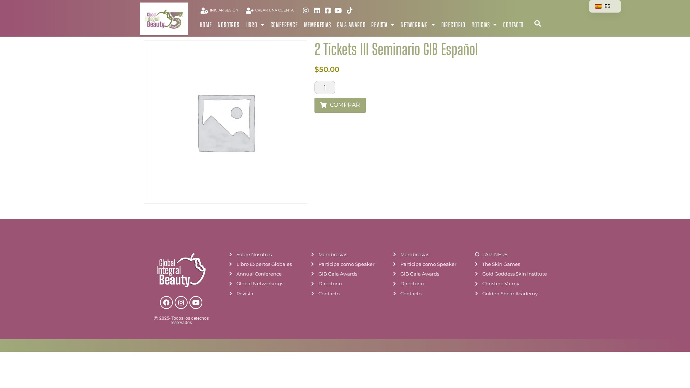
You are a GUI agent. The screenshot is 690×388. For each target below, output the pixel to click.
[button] (537, 23)
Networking (414, 25)
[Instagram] (181, 302)
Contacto (513, 25)
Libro (251, 25)
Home (206, 25)
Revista (379, 25)
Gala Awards (351, 25)
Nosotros (228, 25)
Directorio (453, 25)
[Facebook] (166, 302)
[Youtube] (195, 302)
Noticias (481, 25)
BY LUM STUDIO (539, 347)
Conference (284, 25)
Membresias (317, 25)
